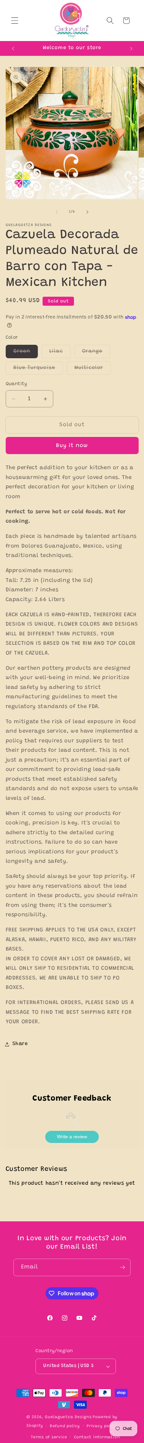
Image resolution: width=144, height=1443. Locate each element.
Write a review (72, 1136)
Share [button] (20, 1043)
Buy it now (72, 445)
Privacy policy (102, 1426)
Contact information (97, 1437)
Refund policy (65, 1426)
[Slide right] (87, 212)
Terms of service (49, 1437)
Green (25, 353)
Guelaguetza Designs (68, 1417)
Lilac (60, 353)
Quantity (16, 384)
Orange (96, 353)
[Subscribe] (122, 1267)
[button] (15, 20)
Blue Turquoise (38, 369)
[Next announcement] (131, 48)
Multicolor (92, 369)
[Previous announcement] (13, 48)
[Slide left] (56, 212)
